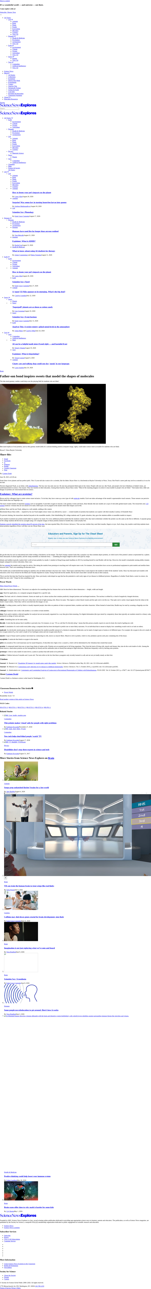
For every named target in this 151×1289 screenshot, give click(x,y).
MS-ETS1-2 (21, 707)
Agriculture (16, 53)
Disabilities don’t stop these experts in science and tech (26, 750)
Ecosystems (16, 29)
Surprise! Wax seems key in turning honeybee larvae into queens (39, 202)
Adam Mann (19, 331)
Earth (10, 45)
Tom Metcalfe (19, 235)
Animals (15, 21)
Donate (2, 102)
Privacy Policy (16, 1288)
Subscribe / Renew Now (8, 12)
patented (7, 565)
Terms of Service (5, 1288)
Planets (14, 58)
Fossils (14, 27)
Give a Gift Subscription (12, 1239)
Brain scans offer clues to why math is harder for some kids (29, 1207)
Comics (10, 84)
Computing (16, 64)
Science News (8, 71)
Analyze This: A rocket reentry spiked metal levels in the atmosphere (41, 327)
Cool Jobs (11, 92)
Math (10, 166)
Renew (6, 1237)
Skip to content (5, 1)
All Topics (7, 18)
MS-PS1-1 (47, 707)
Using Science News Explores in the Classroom (19, 1264)
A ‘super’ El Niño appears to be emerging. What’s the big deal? (38, 292)
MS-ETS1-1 (13, 707)
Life (9, 19)
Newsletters (8, 1267)
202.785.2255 (39, 1286)
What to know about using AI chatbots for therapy (33, 251)
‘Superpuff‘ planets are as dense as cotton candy (32, 307)
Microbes (15, 31)
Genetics (15, 32)
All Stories (11, 75)
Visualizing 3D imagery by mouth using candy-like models (37, 663)
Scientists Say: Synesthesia (15, 979)
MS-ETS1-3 (30, 707)
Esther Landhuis (11, 1180)
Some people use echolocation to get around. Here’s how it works (31, 1010)
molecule (77, 498)
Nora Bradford (11, 952)
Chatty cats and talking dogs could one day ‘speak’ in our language (41, 364)
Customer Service (10, 1241)
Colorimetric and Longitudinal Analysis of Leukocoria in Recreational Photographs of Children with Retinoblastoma (58, 670)
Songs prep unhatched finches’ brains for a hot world (26, 787)
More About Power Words (8, 586)
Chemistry (11, 164)
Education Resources (11, 99)
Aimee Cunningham (21, 255)
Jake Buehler (10, 791)
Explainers (11, 79)
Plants (14, 25)
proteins (27, 504)
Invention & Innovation (15, 93)
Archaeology (16, 42)
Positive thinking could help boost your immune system (27, 1176)
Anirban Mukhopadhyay (23, 206)
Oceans (14, 51)
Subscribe (7, 1235)
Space (10, 57)
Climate (14, 49)
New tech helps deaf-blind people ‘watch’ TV (23, 736)
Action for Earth (13, 90)
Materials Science (18, 153)
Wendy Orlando (20, 348)
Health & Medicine (18, 38)
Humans (11, 36)
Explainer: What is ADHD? (24, 241)
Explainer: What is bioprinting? (25, 354)
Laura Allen (18, 196)
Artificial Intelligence (19, 66)
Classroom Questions (15, 95)
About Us (7, 97)
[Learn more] (32, 688)
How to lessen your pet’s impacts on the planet (31, 192)
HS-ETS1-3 (4, 707)
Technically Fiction (14, 88)
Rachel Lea (18, 245)
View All (15, 34)
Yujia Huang (10, 890)
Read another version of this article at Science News (17, 699)
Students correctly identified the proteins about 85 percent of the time (22, 524)
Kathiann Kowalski (12, 727)
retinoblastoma (33, 486)
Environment (16, 47)
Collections (12, 77)
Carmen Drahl (7, 473)
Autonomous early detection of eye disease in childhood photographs (40, 667)
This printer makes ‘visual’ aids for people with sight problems (30, 723)
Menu (6, 73)
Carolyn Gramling (21, 295)
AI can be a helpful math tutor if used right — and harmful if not (39, 344)
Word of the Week (14, 80)
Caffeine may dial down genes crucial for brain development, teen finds (34, 917)
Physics (10, 151)
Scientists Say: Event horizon (24, 317)
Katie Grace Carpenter (22, 216)
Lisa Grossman (19, 311)
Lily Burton (10, 1211)
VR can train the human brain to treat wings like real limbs (29, 886)
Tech (10, 62)
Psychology (16, 40)
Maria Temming (36, 255)
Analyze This (12, 86)
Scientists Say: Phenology (23, 212)
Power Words (8, 692)
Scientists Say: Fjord (21, 282)
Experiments (12, 82)
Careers (6, 1279)
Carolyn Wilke (30, 331)
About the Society (10, 1275)
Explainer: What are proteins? (16, 494)
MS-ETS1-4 (39, 707)
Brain (14, 23)
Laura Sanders (19, 368)
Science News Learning (12, 1227)
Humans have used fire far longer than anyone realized (35, 231)
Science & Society (14, 168)
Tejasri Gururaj (19, 358)
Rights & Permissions (11, 1266)
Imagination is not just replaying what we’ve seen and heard (29, 948)
